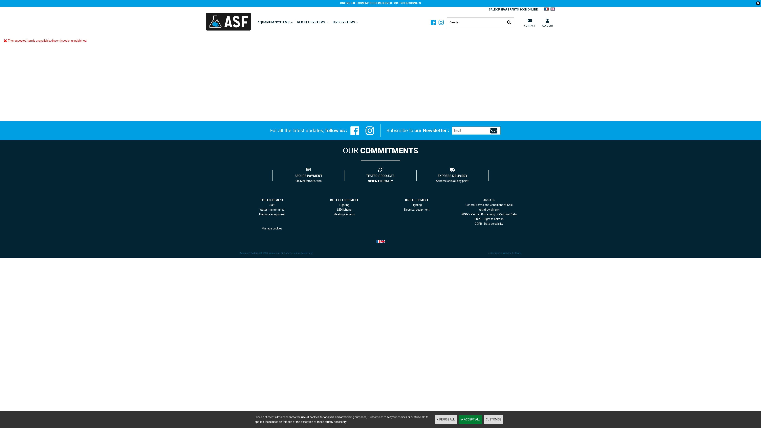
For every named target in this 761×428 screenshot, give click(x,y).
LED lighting (344, 209)
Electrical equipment (416, 209)
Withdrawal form (489, 209)
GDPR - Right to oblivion (489, 219)
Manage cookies (272, 228)
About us (489, 200)
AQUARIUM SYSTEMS (273, 22)
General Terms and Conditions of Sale (489, 204)
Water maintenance (272, 209)
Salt (272, 204)
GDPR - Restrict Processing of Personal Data (489, 214)
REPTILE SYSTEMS (311, 22)
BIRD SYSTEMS (344, 22)
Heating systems (344, 214)
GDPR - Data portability (489, 223)
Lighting (344, 204)
